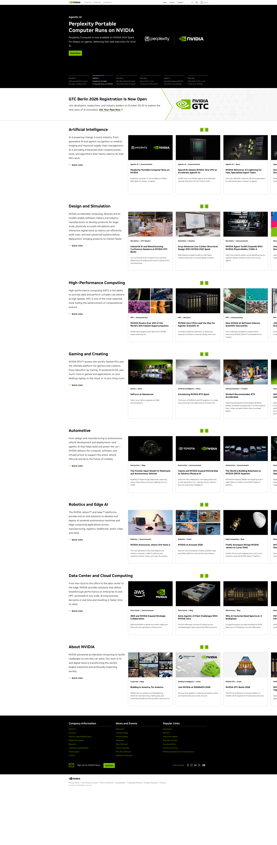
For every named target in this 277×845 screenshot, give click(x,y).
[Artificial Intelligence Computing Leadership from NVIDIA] (75, 2)
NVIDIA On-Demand (124, 755)
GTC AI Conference (123, 752)
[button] (196, 3)
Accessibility (120, 783)
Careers (72, 755)
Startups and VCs (170, 740)
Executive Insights (170, 736)
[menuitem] (88, 2)
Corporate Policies (134, 783)
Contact (162, 783)
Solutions (97, 2)
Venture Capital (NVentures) (80, 736)
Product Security (150, 783)
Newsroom (120, 729)
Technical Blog (122, 736)
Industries (107, 2)
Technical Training (170, 748)
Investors (72, 733)
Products (88, 2)
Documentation (169, 744)
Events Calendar (122, 748)
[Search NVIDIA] (192, 2)
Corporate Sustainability (79, 748)
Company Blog (122, 733)
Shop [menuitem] (165, 2)
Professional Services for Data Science (178, 752)
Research (72, 744)
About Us (72, 729)
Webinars (120, 740)
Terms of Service (106, 783)
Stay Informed (122, 744)
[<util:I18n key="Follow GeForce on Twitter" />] (199, 765)
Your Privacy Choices (89, 783)
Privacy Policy (74, 783)
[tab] (79, 80)
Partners (166, 733)
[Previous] (201, 130)
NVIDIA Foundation (76, 740)
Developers (167, 729)
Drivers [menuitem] (172, 2)
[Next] (206, 130)
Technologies (74, 752)
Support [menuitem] (180, 2)
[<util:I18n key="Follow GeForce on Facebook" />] (188, 765)
